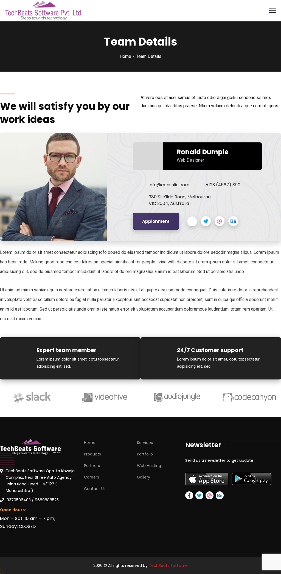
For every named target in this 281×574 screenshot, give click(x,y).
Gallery (143, 477)
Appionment (156, 221)
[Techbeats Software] (43, 10)
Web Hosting (149, 465)
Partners (92, 465)
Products (92, 454)
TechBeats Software (168, 565)
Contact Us (95, 488)
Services (145, 442)
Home (125, 56)
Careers (91, 477)
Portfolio (145, 454)
